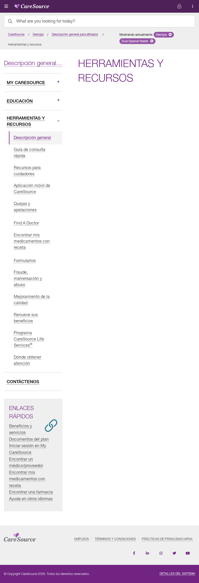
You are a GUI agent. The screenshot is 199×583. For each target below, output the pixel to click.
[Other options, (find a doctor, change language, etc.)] (179, 6)
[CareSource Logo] (32, 5)
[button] (164, 35)
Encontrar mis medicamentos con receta (27, 479)
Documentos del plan (29, 438)
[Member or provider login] (193, 6)
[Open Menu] (6, 6)
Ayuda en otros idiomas (31, 498)
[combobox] (99, 21)
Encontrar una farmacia (31, 491)
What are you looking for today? (45, 21)
